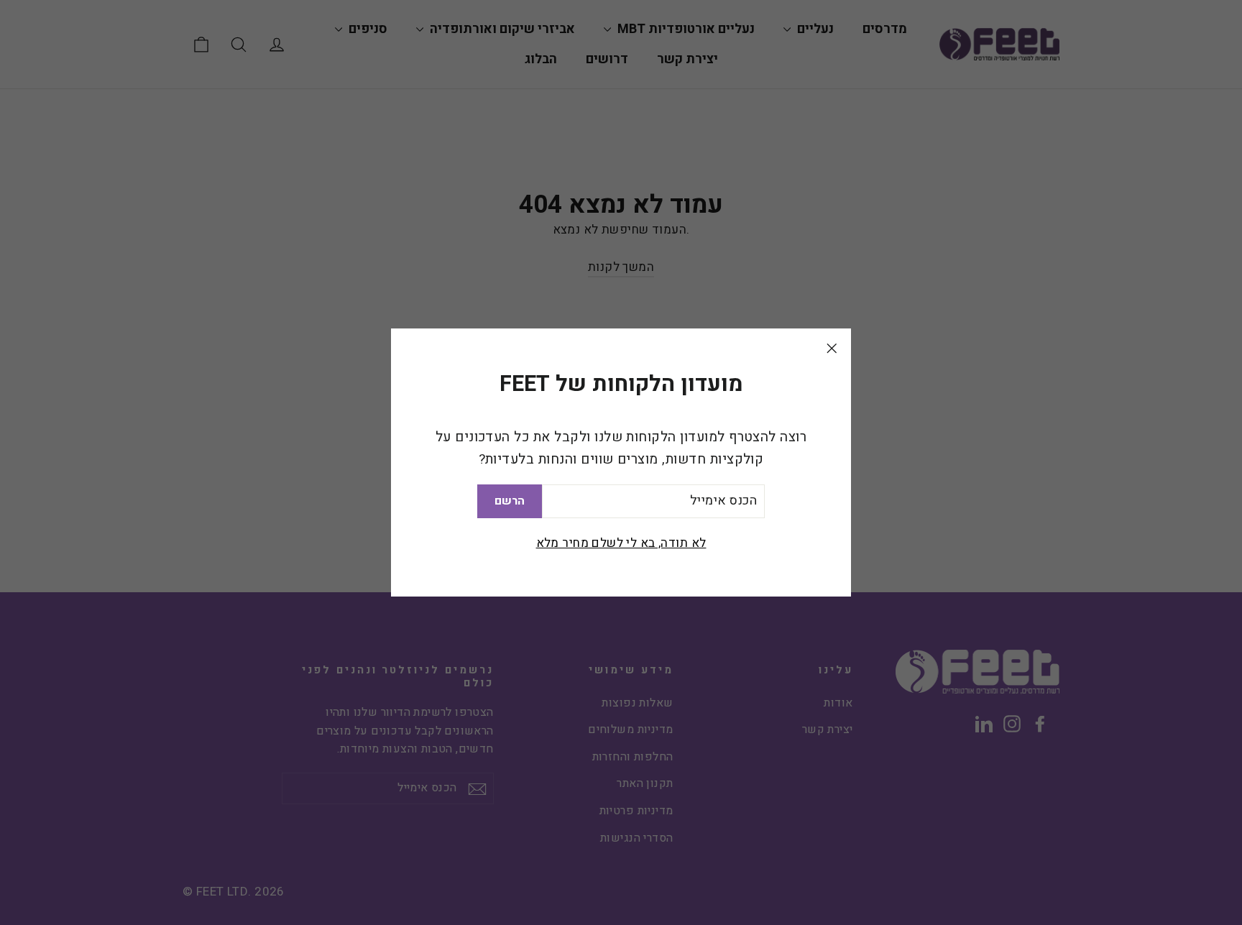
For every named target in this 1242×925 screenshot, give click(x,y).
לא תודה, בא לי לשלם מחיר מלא (621, 543)
